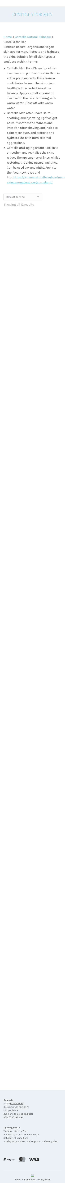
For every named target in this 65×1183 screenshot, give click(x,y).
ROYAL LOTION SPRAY (32, 995)
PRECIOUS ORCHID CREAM (32, 861)
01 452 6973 (22, 1107)
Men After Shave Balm (32, 642)
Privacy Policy (43, 1179)
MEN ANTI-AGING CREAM (33, 715)
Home (7, 37)
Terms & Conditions (25, 1179)
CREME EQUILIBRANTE (32, 349)
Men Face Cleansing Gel (33, 788)
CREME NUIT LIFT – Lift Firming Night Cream (32, 422)
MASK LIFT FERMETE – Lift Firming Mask (32, 569)
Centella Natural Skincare (33, 37)
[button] (57, 264)
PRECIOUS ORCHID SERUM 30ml (32, 922)
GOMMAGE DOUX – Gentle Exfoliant (32, 496)
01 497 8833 (16, 1103)
